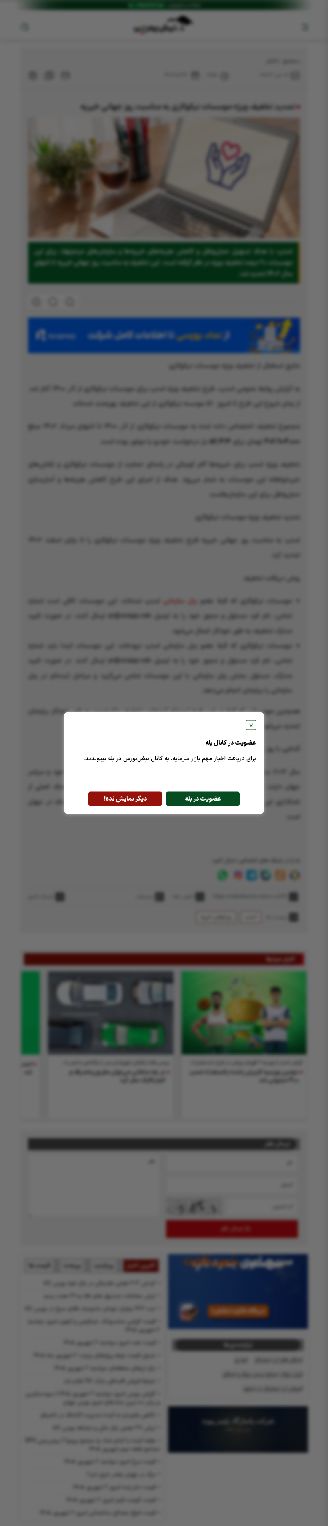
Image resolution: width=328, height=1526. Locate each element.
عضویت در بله (203, 799)
